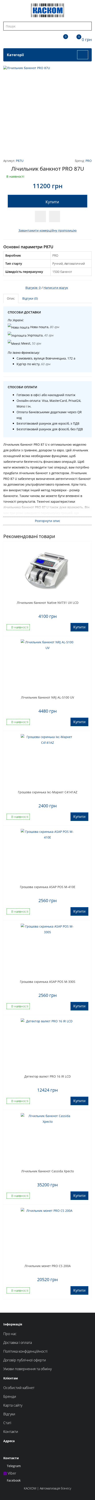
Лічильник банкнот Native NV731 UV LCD (47, 603)
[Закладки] (62, 38)
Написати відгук (56, 288)
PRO (89, 161)
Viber (11, 1473)
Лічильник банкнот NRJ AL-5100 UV (47, 697)
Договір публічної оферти (24, 1360)
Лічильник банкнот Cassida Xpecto (47, 1171)
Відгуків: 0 (33, 288)
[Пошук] (88, 26)
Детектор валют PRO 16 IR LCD (47, 1076)
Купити (52, 201)
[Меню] (82, 54)
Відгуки (9, 1414)
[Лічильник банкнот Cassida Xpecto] (47, 1139)
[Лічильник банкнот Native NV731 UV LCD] (47, 571)
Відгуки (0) (30, 298)
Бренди (9, 1396)
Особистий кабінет (18, 1387)
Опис (11, 298)
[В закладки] (40, 216)
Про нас (10, 1333)
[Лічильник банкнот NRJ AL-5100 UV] (47, 665)
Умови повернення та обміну (27, 1368)
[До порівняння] (54, 216)
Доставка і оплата (17, 1342)
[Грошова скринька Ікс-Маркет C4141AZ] (47, 760)
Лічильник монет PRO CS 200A (48, 1266)
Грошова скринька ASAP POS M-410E (47, 887)
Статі (7, 1422)
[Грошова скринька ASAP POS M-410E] (47, 855)
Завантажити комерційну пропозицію (48, 230)
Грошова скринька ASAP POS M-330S (47, 982)
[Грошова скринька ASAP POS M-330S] (47, 950)
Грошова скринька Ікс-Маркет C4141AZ (47, 792)
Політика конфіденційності (25, 1351)
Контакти (10, 1431)
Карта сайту (12, 1405)
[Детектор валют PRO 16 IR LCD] (47, 1044)
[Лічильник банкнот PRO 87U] (47, 110)
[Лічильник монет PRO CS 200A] (47, 1234)
